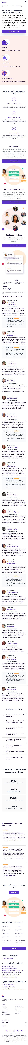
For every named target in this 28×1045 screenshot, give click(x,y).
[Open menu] (25, 2)
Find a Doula (4, 1006)
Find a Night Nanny (6, 1014)
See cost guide (6, 289)
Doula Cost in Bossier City (8, 984)
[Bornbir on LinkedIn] (14, 1031)
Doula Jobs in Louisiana (19, 989)
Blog (16, 1009)
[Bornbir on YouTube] (22, 1031)
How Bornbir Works (19, 1006)
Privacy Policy (18, 1033)
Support (17, 1013)
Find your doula (14, 161)
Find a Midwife (5, 1009)
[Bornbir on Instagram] (10, 1031)
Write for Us (18, 1011)
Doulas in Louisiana (9, 6)
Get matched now (14, 31)
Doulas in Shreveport (7, 958)
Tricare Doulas (5, 933)
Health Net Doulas (19, 933)
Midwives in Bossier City (8, 966)
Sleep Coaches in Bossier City (9, 977)
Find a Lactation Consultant (5, 1011)
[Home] (2, 6)
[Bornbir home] (4, 2)
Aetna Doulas (18, 936)
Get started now (14, 246)
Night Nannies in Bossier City (9, 968)
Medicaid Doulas (5, 926)
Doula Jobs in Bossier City (8, 987)
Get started (14, 892)
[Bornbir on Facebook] (6, 1031)
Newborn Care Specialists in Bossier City (12, 970)
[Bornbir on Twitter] (18, 1031)
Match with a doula (14, 202)
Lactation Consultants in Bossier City (11, 972)
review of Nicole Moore (14, 841)
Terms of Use (10, 1033)
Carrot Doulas (18, 926)
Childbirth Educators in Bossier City (11, 975)
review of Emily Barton (17, 858)
